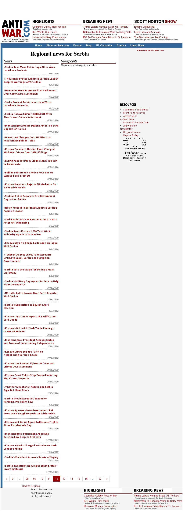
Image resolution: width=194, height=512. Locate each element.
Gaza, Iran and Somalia (147, 32)
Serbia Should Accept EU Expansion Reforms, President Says (25, 400)
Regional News (131, 132)
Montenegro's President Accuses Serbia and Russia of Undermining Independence (29, 341)
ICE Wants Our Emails (44, 32)
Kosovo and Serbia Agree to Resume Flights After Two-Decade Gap (31, 423)
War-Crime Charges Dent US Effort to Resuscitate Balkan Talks (27, 139)
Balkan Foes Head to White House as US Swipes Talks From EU (28, 174)
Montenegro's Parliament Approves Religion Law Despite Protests (26, 435)
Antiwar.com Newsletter (128, 127)
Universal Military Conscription (49, 37)
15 (78, 478)
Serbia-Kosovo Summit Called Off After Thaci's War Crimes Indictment (28, 115)
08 (27, 478)
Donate (77, 45)
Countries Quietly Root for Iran (49, 26)
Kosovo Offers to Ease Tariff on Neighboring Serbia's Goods (23, 353)
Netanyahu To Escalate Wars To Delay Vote (107, 32)
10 (42, 478)
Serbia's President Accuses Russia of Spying (31, 457)
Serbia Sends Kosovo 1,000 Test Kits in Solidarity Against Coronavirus (27, 233)
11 (49, 478)
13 (64, 478)
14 (71, 478)
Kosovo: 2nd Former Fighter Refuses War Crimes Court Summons (29, 365)
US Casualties (104, 45)
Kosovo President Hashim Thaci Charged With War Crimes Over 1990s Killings (29, 151)
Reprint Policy (130, 135)
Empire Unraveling (144, 26)
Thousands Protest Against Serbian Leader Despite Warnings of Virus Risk (31, 80)
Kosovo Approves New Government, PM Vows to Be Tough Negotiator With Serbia (29, 412)
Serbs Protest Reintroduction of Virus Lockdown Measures (28, 104)
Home (38, 45)
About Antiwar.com (57, 45)
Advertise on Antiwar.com (150, 50)
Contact (121, 45)
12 (56, 478)
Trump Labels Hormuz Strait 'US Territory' (106, 26)
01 (13, 478)
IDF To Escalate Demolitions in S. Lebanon (107, 37)
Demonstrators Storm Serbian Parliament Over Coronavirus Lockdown (30, 92)
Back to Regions (31, 486)
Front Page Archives (134, 112)
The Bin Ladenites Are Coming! (151, 37)
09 (34, 478)
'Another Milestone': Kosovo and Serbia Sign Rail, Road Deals (28, 388)
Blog (89, 45)
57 (100, 478)
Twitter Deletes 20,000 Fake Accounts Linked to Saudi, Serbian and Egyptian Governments (28, 258)
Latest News (137, 45)
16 (86, 478)
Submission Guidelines (135, 109)
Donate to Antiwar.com (136, 122)
